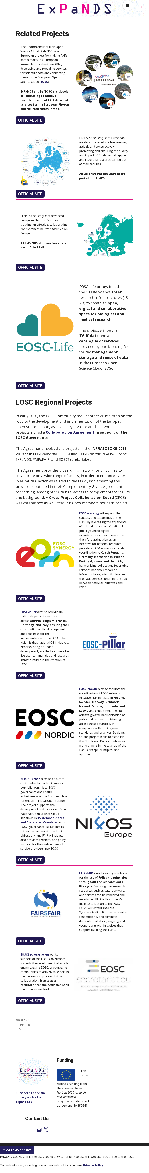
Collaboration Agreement (70, 432)
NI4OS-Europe (30, 779)
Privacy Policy (93, 1165)
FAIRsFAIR (86, 873)
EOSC (44, 82)
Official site (30, 120)
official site (30, 194)
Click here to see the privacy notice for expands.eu (31, 1097)
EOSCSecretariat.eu (34, 954)
